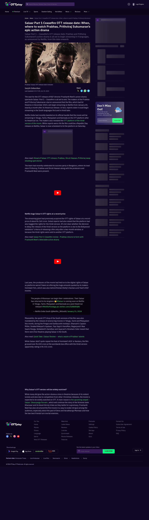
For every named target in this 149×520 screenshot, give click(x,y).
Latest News (65, 425)
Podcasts (92, 422)
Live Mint (46, 459)
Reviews (64, 428)
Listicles (64, 431)
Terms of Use (120, 428)
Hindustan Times (20, 459)
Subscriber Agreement (124, 425)
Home (36, 425)
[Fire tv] (52, 452)
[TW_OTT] (11, 437)
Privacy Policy (120, 431)
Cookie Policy (93, 428)
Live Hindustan (35, 459)
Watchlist (64, 422)
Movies (36, 428)
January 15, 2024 (74, 312)
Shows (36, 431)
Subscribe (117, 120)
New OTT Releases (40, 440)
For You (36, 422)
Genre (36, 437)
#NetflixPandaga (49, 307)
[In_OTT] (14, 437)
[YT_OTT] (18, 437)
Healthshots (75, 459)
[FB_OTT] (7, 437)
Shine (66, 459)
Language (37, 434)
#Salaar (60, 302)
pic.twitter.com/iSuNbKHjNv (68, 307)
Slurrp (85, 459)
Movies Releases (66, 437)
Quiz (90, 437)
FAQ (117, 434)
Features (64, 440)
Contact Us (119, 422)
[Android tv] (40, 452)
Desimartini (56, 459)
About (91, 434)
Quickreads (65, 434)
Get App (91, 431)
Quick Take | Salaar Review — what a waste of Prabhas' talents (59, 337)
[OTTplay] (14, 4)
